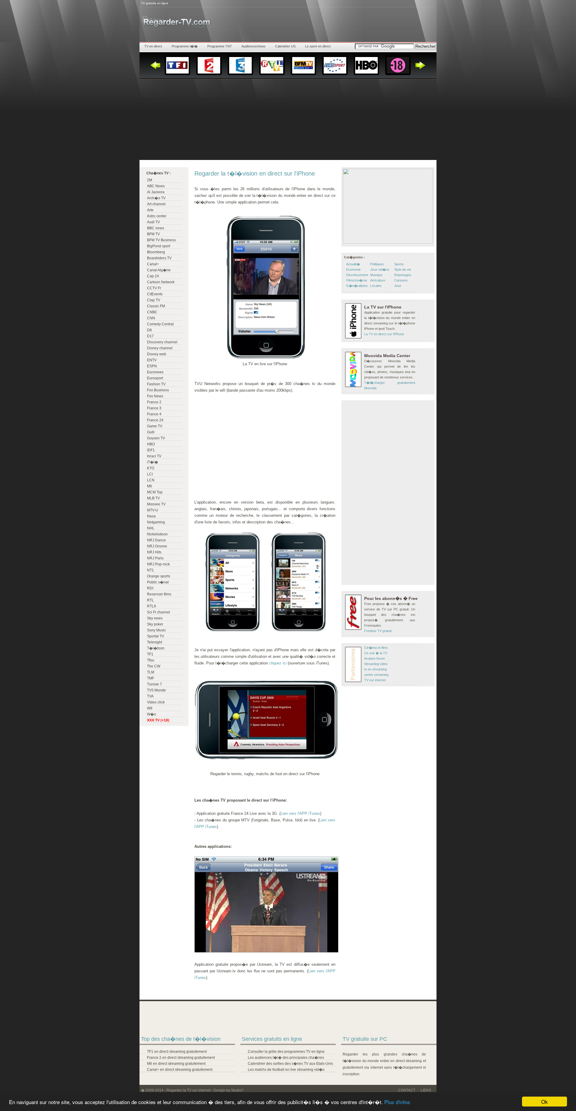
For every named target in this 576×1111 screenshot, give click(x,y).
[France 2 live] (209, 65)
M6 (149, 486)
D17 (150, 336)
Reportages (402, 275)
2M (149, 180)
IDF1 (151, 450)
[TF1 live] (177, 65)
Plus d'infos (397, 1102)
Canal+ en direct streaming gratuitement (179, 1069)
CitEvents (155, 294)
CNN (151, 318)
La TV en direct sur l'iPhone (384, 334)
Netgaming (156, 522)
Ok (544, 1101)
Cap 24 (153, 276)
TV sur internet (375, 680)
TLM (150, 672)
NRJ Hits (154, 552)
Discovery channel (162, 342)
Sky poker (155, 624)
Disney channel (159, 348)
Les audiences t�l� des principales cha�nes (286, 1057)
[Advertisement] (288, 118)
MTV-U (152, 510)
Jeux (397, 286)
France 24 (155, 420)
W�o (151, 714)
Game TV (154, 426)
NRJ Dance (156, 540)
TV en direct (153, 46)
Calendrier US (285, 46)
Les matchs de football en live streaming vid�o (286, 1069)
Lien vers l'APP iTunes (300, 813)
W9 (149, 708)
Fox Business (158, 390)
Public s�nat (158, 582)
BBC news (155, 228)
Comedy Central (160, 324)
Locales (376, 286)
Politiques (377, 264)
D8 (149, 330)
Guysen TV (156, 438)
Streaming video (376, 664)
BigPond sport (158, 246)
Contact (406, 1090)
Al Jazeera (155, 192)
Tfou (150, 660)
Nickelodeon (157, 534)
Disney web (156, 354)
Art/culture (377, 280)
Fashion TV (156, 384)
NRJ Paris (155, 558)
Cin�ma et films (376, 647)
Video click (156, 702)
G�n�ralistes (357, 286)
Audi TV (153, 222)
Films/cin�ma (356, 280)
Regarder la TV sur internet (188, 1090)
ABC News (156, 186)
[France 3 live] (240, 65)
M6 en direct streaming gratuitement (176, 1063)
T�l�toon (155, 648)
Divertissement (357, 275)
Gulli (150, 432)
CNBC (152, 312)
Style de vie (402, 269)
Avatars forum (374, 658)
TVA (150, 696)
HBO (151, 444)
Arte (150, 210)
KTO (150, 468)
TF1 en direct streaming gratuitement (177, 1051)
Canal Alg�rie (159, 270)
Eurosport (155, 378)
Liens (426, 1090)
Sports (399, 264)
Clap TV (153, 300)
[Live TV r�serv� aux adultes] (398, 65)
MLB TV (153, 498)
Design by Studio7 (229, 1090)
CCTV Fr (154, 288)
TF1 (150, 654)
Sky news (155, 618)
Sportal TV (155, 636)
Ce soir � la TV (375, 653)
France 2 (154, 402)
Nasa (151, 516)
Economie (353, 269)
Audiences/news (254, 46)
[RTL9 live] (272, 65)
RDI (150, 588)
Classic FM (156, 306)
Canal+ (153, 264)
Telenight (154, 642)
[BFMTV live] (303, 65)
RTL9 (151, 606)
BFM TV (153, 234)
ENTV (152, 360)
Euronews (155, 372)
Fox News (155, 396)
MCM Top (155, 492)
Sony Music (156, 630)
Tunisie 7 (154, 684)
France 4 (154, 414)
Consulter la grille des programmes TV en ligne (286, 1051)
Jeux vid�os (379, 269)
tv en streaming (375, 669)
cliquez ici (277, 663)
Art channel (156, 204)
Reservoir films (159, 594)
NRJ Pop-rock (158, 564)
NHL (150, 528)
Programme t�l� (185, 46)
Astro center (156, 216)
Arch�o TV (156, 198)
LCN (150, 480)
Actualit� (353, 264)
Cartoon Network (161, 282)
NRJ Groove (157, 546)
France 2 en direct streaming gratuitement (181, 1057)
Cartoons (401, 280)
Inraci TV (154, 456)
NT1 (150, 570)
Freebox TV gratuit (378, 631)
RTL (150, 600)
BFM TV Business (161, 240)
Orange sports (158, 576)
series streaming (376, 674)
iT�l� (152, 462)
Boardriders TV (159, 258)
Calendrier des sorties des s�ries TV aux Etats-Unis (290, 1063)
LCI (150, 474)
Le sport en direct (318, 46)
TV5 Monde (156, 690)
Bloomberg (156, 252)
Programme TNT (219, 46)
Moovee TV (156, 504)
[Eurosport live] (335, 65)
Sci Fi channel (158, 612)
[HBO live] (366, 65)
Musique (376, 275)
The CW (153, 666)
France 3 (154, 408)
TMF (150, 678)
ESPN (152, 366)
